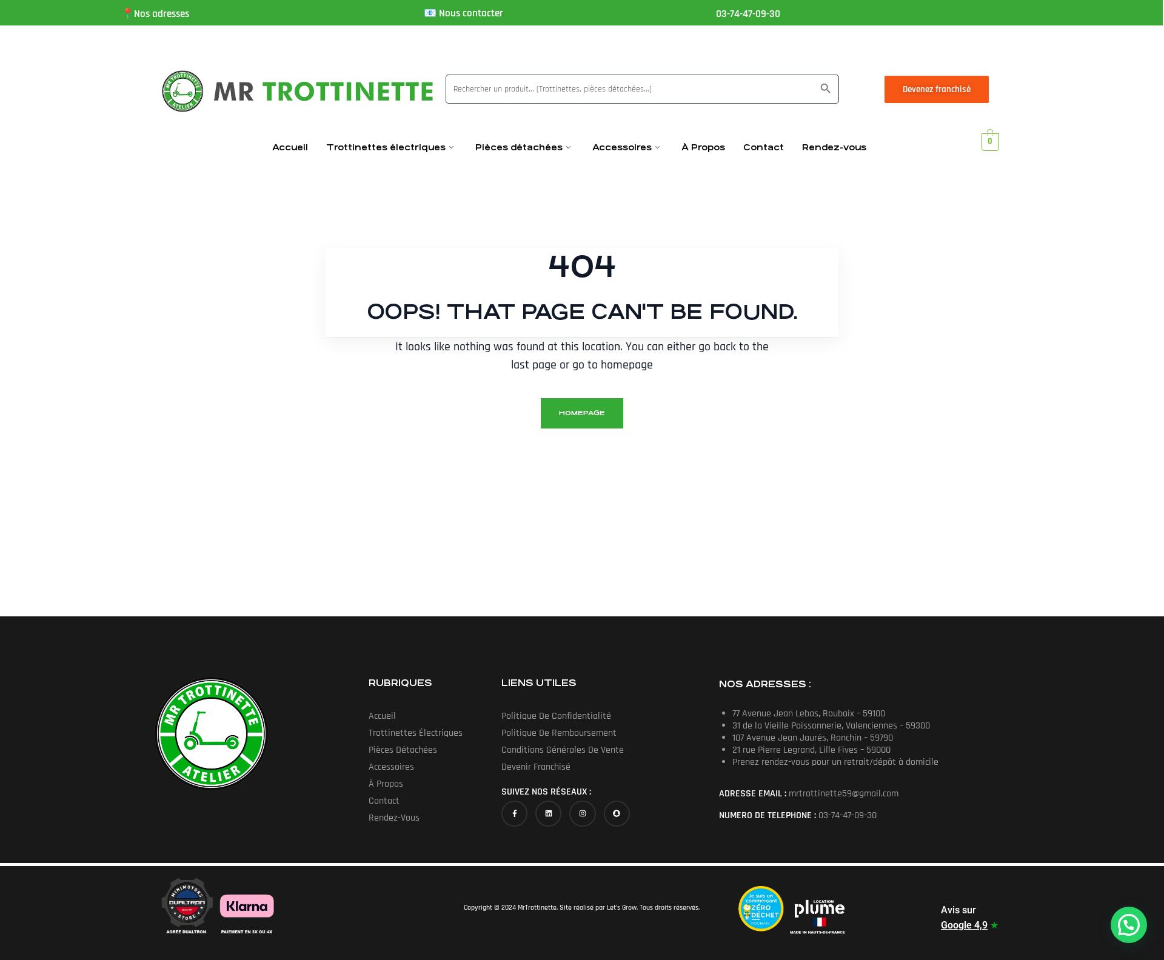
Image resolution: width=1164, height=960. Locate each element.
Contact (763, 147)
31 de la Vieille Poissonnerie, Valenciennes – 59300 (831, 725)
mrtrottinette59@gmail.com (843, 793)
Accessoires (622, 147)
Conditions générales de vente (562, 750)
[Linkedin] (548, 814)
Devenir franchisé (535, 767)
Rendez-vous (834, 147)
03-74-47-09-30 (748, 14)
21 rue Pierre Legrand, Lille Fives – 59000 (811, 750)
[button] (1129, 925)
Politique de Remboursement (559, 733)
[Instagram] (582, 814)
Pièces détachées (519, 147)
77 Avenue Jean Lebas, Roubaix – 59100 (808, 713)
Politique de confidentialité (556, 716)
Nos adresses (161, 14)
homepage (582, 413)
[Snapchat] (617, 814)
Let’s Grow (622, 907)
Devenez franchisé (937, 89)
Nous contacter (471, 13)
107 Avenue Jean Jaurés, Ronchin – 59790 (812, 738)
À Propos (703, 147)
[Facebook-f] (514, 814)
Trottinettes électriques (386, 147)
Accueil (290, 147)
